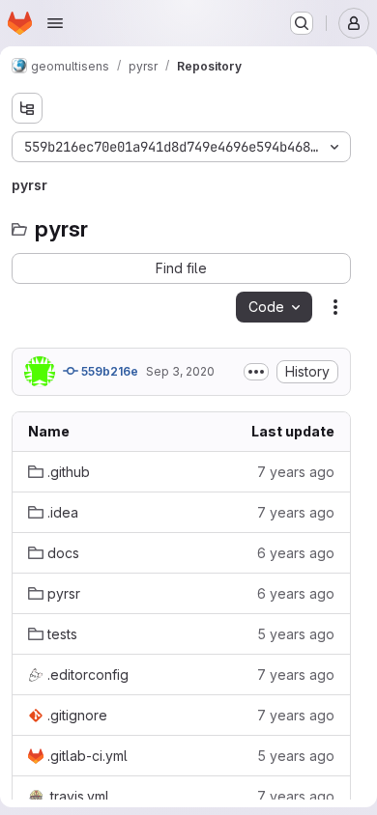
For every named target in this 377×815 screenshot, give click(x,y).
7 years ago (295, 472)
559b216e (108, 371)
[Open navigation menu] (55, 23)
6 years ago (295, 553)
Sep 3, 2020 (180, 371)
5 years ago (295, 634)
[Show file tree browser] (27, 108)
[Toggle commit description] (256, 371)
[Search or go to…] (301, 23)
